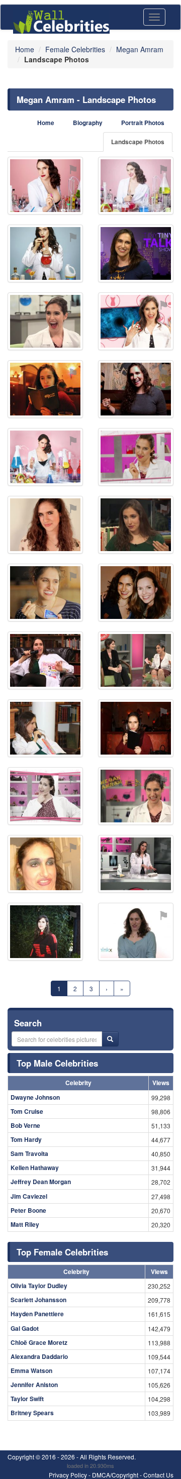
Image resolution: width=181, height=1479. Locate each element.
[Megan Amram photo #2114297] (135, 389)
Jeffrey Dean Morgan (41, 1181)
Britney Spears (32, 1412)
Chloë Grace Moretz (39, 1342)
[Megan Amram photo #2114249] (45, 660)
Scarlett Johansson (38, 1299)
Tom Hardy (26, 1139)
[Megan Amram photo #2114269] (45, 728)
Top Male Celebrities (57, 1063)
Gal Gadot (25, 1328)
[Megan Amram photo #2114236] (135, 253)
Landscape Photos (137, 142)
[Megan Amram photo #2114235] (135, 186)
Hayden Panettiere (37, 1313)
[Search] (110, 1038)
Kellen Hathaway (35, 1167)
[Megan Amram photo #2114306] (45, 864)
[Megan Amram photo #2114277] (135, 728)
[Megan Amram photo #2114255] (135, 660)
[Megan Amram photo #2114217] (45, 932)
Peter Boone (28, 1210)
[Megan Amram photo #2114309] (135, 864)
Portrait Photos (142, 123)
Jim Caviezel (29, 1196)
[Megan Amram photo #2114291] (135, 457)
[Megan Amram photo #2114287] (45, 796)
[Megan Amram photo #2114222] (135, 932)
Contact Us (158, 1474)
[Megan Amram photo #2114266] (45, 389)
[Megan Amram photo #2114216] (45, 525)
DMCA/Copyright (115, 1474)
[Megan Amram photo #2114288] (135, 796)
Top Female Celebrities (62, 1252)
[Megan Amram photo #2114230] (45, 253)
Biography (88, 123)
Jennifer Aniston (34, 1384)
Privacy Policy (68, 1474)
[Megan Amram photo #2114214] (45, 186)
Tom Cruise (27, 1111)
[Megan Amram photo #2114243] (45, 321)
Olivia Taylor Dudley (39, 1285)
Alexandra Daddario (39, 1356)
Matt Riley (25, 1224)
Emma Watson (31, 1370)
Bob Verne (25, 1125)
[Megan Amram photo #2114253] (135, 321)
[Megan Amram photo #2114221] (135, 525)
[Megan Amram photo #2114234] (45, 457)
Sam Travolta (29, 1153)
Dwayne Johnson (35, 1097)
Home (45, 123)
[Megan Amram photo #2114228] (45, 592)
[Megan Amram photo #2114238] (135, 592)
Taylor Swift (27, 1398)
